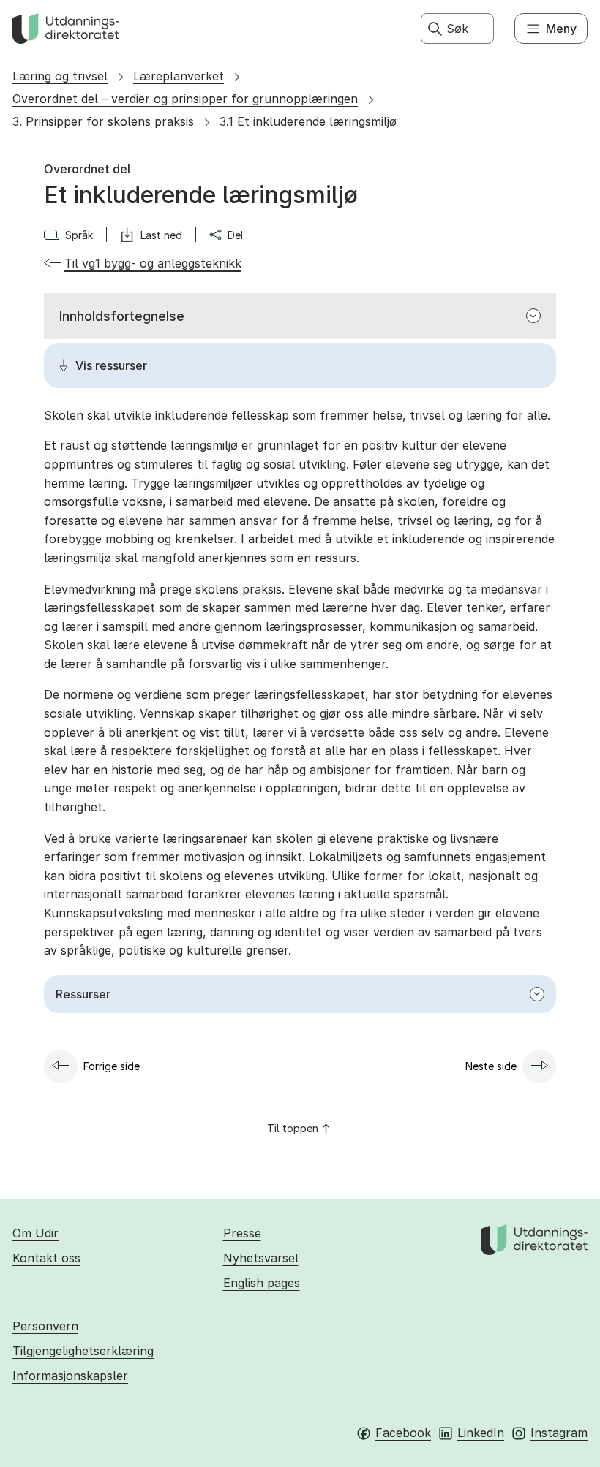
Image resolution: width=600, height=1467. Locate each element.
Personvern (45, 1326)
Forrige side (111, 1066)
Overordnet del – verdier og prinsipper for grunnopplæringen (185, 98)
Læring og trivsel (60, 76)
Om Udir (35, 1233)
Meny (561, 28)
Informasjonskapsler (70, 1375)
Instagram (559, 1432)
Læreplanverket (178, 76)
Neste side (491, 1066)
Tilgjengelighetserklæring (83, 1350)
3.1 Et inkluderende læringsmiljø (308, 121)
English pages (261, 1282)
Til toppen (292, 1128)
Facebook (403, 1432)
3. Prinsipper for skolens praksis (103, 121)
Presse (242, 1233)
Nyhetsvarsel (261, 1258)
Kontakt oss (46, 1258)
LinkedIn (480, 1432)
